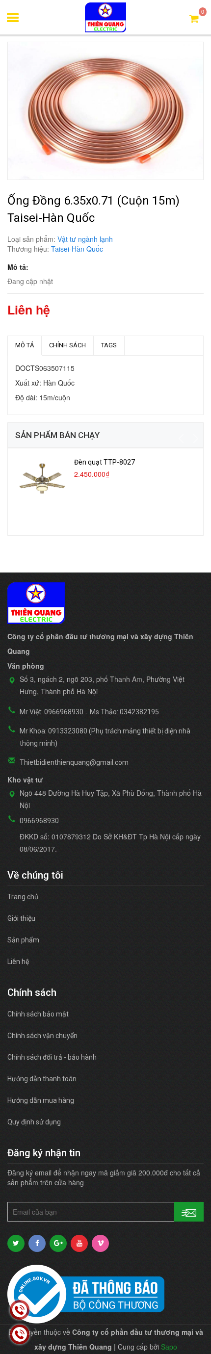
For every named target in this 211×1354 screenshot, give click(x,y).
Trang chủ (22, 897)
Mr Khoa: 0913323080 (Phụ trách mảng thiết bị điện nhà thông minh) (105, 737)
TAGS (109, 345)
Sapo (169, 1347)
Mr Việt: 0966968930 (51, 712)
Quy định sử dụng (34, 1122)
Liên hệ (18, 961)
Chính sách (67, 345)
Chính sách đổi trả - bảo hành (52, 1057)
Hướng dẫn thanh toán (42, 1079)
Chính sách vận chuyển (42, 1036)
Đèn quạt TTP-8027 (104, 462)
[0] (194, 18)
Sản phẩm (23, 940)
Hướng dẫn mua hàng (40, 1100)
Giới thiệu (21, 918)
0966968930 (39, 821)
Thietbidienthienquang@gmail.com (74, 762)
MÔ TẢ (24, 345)
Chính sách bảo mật (38, 1014)
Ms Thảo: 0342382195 (124, 712)
